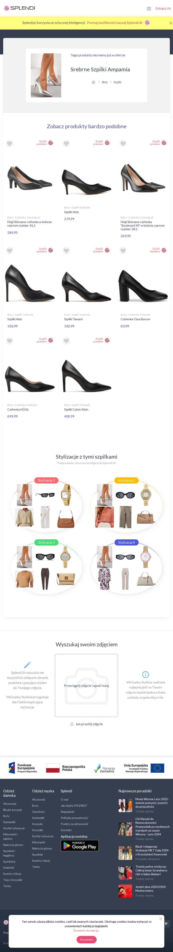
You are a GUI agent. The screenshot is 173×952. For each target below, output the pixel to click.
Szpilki (118, 82)
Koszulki (37, 830)
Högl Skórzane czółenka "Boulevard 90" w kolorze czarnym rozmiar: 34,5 (143, 225)
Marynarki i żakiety (10, 836)
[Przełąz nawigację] (149, 8)
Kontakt (66, 830)
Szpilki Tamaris (73, 319)
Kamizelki (9, 822)
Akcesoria (9, 803)
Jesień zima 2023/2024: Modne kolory (150, 888)
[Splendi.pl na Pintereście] (166, 924)
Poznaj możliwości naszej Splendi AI (115, 22)
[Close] (171, 23)
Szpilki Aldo (71, 212)
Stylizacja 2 (126, 480)
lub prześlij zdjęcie (89, 724)
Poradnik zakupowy (147, 859)
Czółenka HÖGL (18, 409)
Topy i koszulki (12, 880)
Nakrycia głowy (13, 845)
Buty (105, 82)
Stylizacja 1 (46, 480)
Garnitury (38, 811)
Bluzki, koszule (12, 810)
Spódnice (9, 861)
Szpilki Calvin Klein (76, 409)
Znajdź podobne (42, 143)
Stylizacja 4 (126, 542)
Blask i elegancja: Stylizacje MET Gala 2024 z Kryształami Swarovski (152, 850)
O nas (65, 799)
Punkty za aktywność (74, 824)
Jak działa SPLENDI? (74, 805)
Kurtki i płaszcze (14, 828)
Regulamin (67, 811)
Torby (7, 886)
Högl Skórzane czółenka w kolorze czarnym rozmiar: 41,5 (29, 223)
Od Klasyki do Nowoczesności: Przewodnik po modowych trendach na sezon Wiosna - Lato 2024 (152, 826)
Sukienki (8, 867)
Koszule (37, 824)
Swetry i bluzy (12, 873)
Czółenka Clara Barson (135, 319)
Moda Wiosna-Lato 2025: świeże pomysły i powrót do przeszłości (152, 802)
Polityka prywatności (74, 818)
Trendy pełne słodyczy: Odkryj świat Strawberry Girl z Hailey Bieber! (151, 870)
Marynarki (38, 842)
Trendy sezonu (144, 811)
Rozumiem (86, 939)
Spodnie (37, 854)
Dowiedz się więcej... (86, 930)
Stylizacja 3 (46, 542)
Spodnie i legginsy (9, 853)
